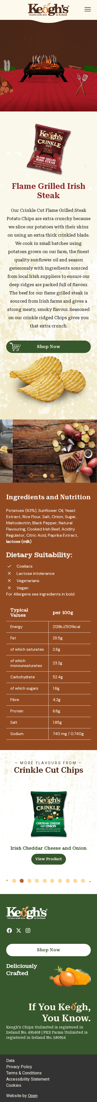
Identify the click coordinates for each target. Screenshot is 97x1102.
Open (33, 1095)
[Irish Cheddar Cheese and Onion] (48, 814)
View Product (48, 859)
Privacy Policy (19, 1066)
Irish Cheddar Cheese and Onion (49, 848)
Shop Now (48, 346)
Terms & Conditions (24, 1073)
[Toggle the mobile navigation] (88, 10)
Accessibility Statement (27, 1079)
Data (10, 1060)
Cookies (13, 1085)
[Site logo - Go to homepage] (48, 9)
